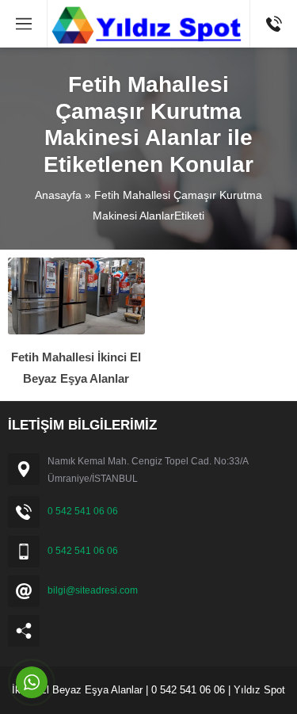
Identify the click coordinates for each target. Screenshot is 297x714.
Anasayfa (58, 195)
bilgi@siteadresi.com (93, 590)
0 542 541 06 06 (83, 511)
